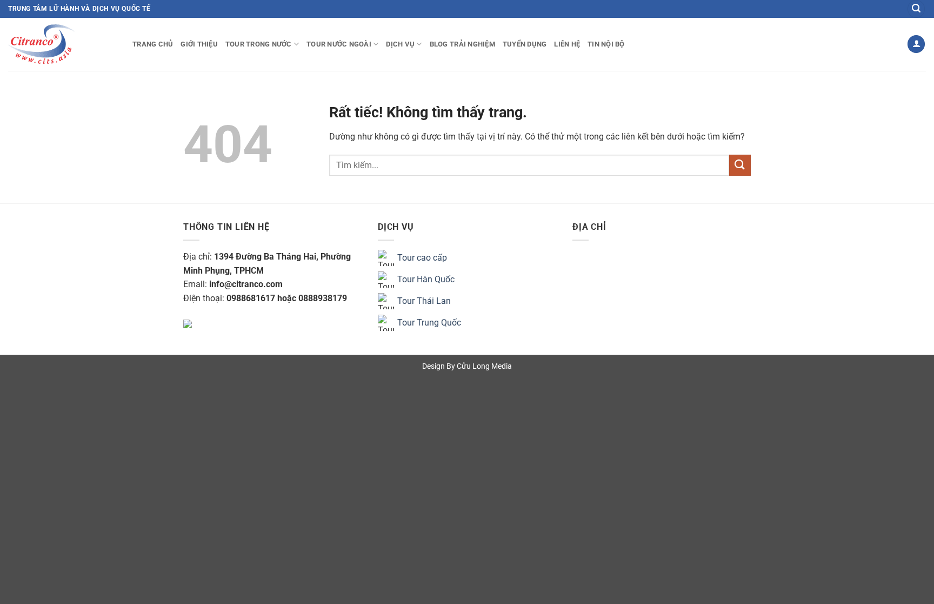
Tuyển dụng (525, 44)
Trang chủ (152, 44)
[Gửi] (740, 165)
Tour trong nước (258, 44)
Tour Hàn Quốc (426, 279)
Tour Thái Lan (424, 301)
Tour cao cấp (422, 258)
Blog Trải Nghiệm (462, 44)
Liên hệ (567, 44)
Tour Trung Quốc (429, 322)
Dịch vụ (400, 44)
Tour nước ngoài (338, 44)
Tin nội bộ (606, 44)
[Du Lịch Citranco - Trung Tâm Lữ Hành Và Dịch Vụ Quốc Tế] (62, 44)
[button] (916, 9)
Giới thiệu (199, 44)
